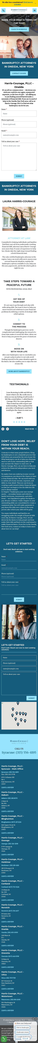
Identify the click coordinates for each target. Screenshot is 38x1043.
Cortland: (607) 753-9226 (10, 887)
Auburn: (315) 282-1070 (9, 798)
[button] (16, 713)
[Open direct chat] (33, 1019)
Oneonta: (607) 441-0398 (10, 956)
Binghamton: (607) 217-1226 (11, 822)
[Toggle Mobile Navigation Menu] (34, 10)
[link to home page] (19, 10)
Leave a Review (7, 787)
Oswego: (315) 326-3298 (9, 844)
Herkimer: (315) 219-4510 (10, 865)
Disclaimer (12, 1022)
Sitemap (31, 1020)
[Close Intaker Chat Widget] (36, 1019)
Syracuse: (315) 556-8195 (10, 772)
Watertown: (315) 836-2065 (10, 999)
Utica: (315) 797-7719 (8, 978)
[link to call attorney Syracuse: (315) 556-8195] (3, 10)
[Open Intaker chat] (16, 1042)
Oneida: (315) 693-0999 (9, 932)
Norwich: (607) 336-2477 (10, 911)
